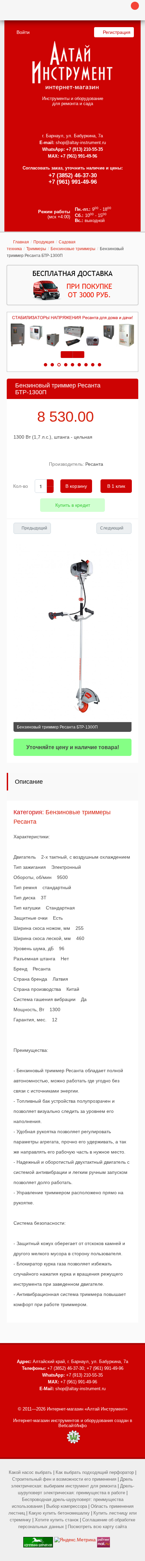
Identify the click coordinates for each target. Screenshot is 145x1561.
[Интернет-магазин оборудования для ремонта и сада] (72, 66)
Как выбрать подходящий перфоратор (95, 1472)
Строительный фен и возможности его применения (64, 1479)
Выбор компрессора (66, 1506)
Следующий (111, 528)
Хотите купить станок (57, 1519)
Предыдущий (34, 528)
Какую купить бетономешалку (59, 1513)
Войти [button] (23, 32)
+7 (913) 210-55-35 (84, 149)
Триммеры (36, 248)
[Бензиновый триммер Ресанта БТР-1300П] (72, 633)
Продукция (43, 242)
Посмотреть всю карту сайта (97, 1526)
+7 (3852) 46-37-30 (73, 175)
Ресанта (94, 464)
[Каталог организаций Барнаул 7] (38, 1539)
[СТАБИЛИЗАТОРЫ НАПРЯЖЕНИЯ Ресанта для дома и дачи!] (72, 331)
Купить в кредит (72, 505)
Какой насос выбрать (30, 1472)
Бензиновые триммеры (73, 248)
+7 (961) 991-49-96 (73, 182)
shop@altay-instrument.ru (81, 142)
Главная (21, 242)
